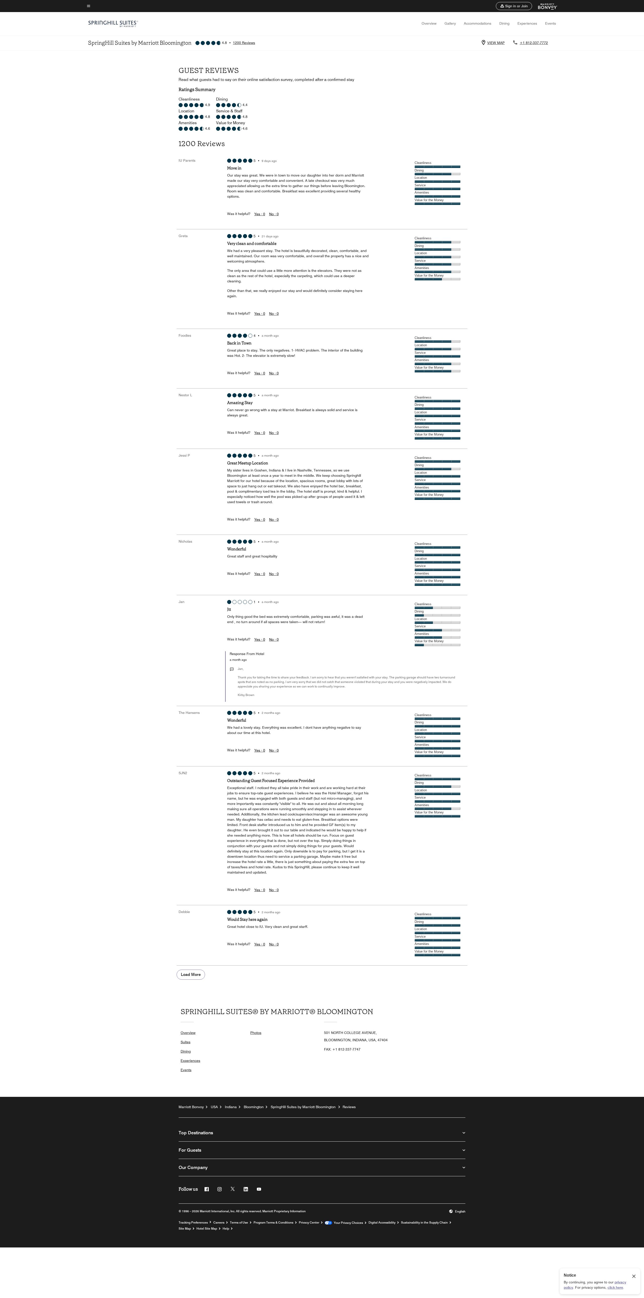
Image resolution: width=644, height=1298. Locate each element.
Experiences (527, 23)
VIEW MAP (496, 43)
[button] (514, 6)
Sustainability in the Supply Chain (424, 1222)
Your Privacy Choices (347, 1223)
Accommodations (477, 23)
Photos (255, 1033)
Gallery (450, 23)
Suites (185, 1042)
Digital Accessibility (382, 1222)
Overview (429, 23)
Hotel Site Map (206, 1228)
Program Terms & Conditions (273, 1222)
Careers (218, 1222)
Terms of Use (239, 1222)
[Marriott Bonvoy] (544, 6)
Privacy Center (309, 1222)
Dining (504, 23)
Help (226, 1228)
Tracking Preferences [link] (193, 1222)
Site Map (185, 1228)
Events (550, 23)
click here (615, 1287)
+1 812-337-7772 (534, 43)
